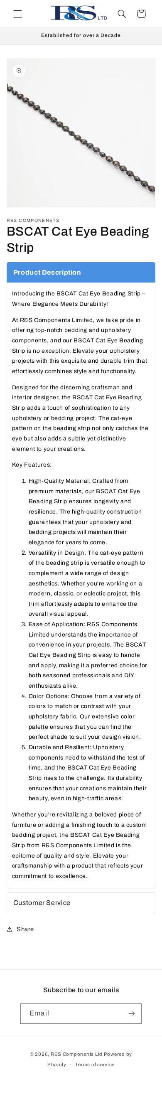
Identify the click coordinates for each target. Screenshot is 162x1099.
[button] (17, 13)
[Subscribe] (131, 1013)
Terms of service (95, 1064)
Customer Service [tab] (42, 902)
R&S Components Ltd (77, 1054)
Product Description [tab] (47, 272)
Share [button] (25, 929)
